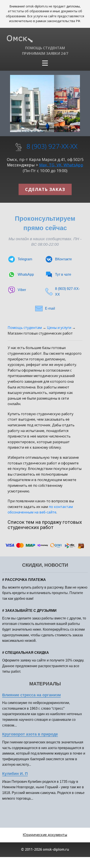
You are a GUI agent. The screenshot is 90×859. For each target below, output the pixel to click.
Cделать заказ (45, 189)
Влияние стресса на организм (31, 695)
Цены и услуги (59, 327)
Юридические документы (45, 834)
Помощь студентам (25, 327)
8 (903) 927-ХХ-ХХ (51, 145)
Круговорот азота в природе (30, 734)
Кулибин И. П (15, 773)
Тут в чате (63, 274)
